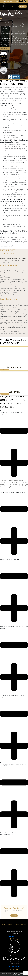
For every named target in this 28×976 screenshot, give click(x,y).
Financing (15, 973)
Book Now (14, 915)
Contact (23, 924)
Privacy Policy (22, 973)
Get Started (23, 6)
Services (10, 924)
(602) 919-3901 (5, 1)
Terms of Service (16, 974)
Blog (3, 925)
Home (2, 11)
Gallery (17, 924)
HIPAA (9, 974)
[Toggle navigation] (12, 6)
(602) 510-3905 (14, 1)
